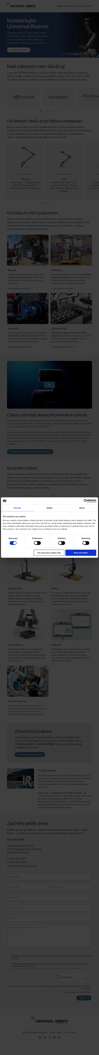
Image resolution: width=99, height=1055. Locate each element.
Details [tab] (50, 508)
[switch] (37, 543)
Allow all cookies (81, 553)
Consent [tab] (17, 508)
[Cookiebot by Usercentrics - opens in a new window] (85, 501)
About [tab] (82, 508)
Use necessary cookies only (49, 553)
